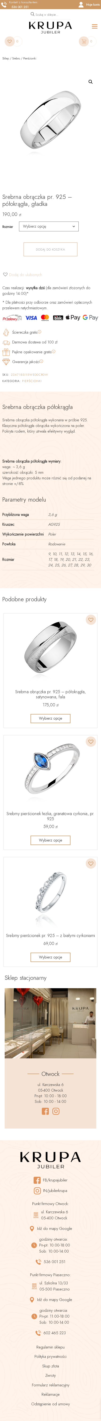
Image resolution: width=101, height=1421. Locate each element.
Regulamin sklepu (50, 1347)
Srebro (16, 58)
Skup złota (50, 1366)
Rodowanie (56, 544)
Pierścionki (29, 58)
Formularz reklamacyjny (50, 1385)
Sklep (5, 58)
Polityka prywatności (50, 1356)
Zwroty (50, 1375)
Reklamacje (51, 1394)
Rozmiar (7, 226)
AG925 (54, 524)
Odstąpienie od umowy (50, 1404)
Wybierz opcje (50, 718)
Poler (52, 534)
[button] (90, 82)
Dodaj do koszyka (50, 249)
